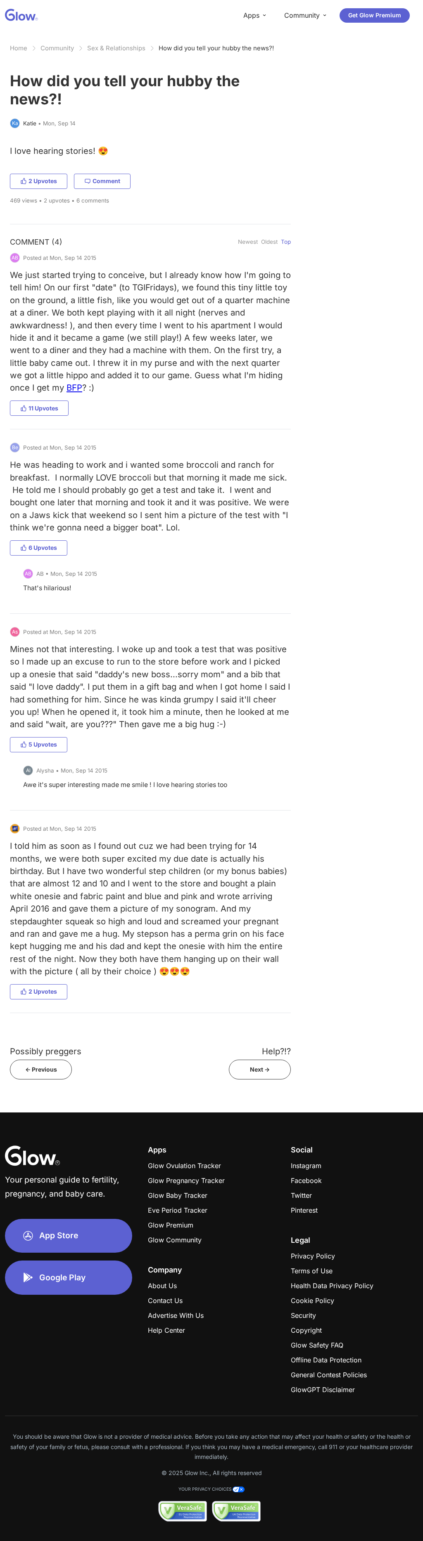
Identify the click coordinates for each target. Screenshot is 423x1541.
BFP (74, 387)
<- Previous (41, 1069)
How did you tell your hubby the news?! (216, 48)
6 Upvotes (43, 547)
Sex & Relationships (116, 48)
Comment (106, 180)
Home (18, 48)
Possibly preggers (45, 1051)
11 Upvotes (43, 408)
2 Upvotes (43, 180)
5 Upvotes (43, 744)
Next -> (260, 1069)
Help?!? (276, 1051)
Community (57, 48)
